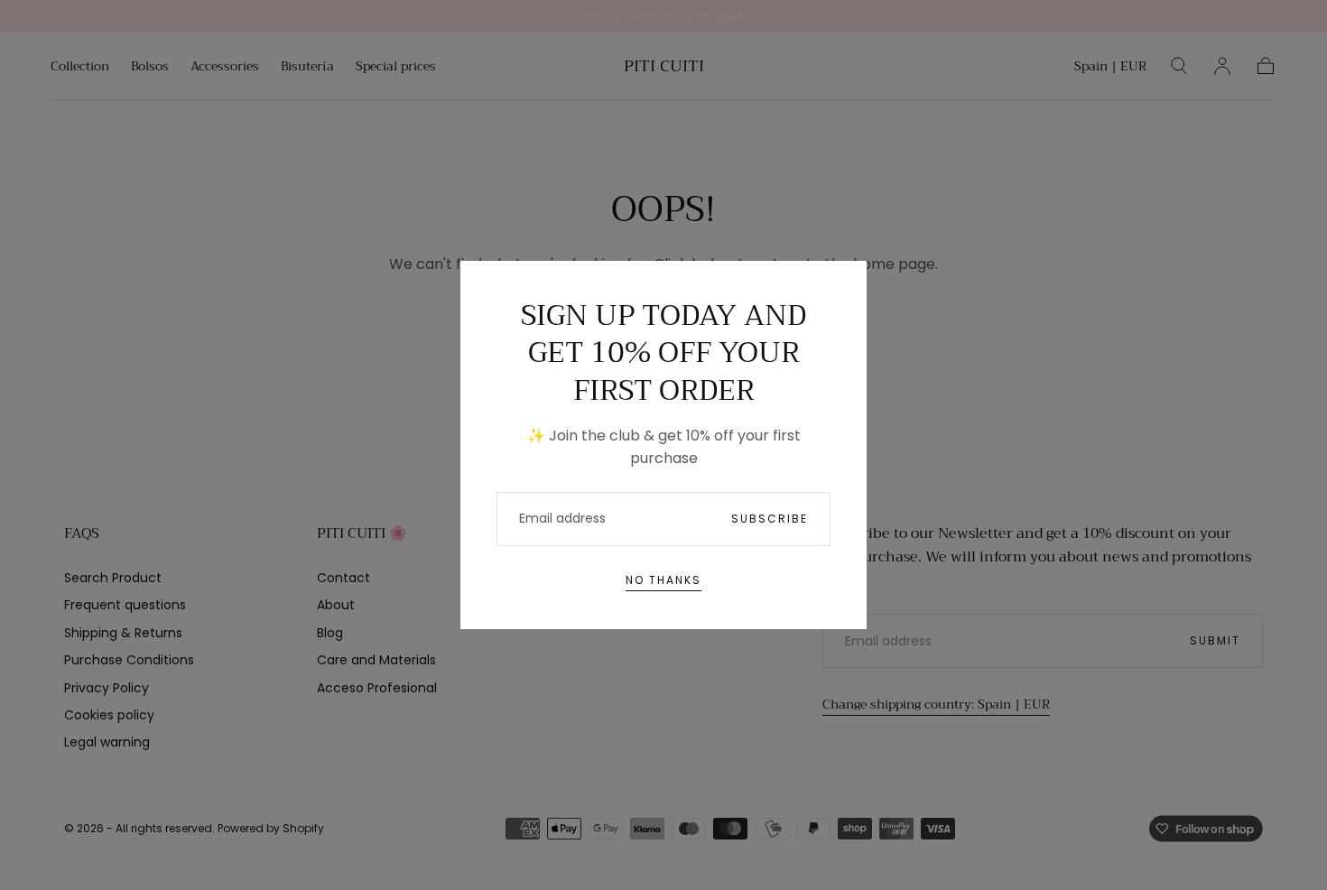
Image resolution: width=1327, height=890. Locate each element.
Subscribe (769, 518)
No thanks (663, 580)
